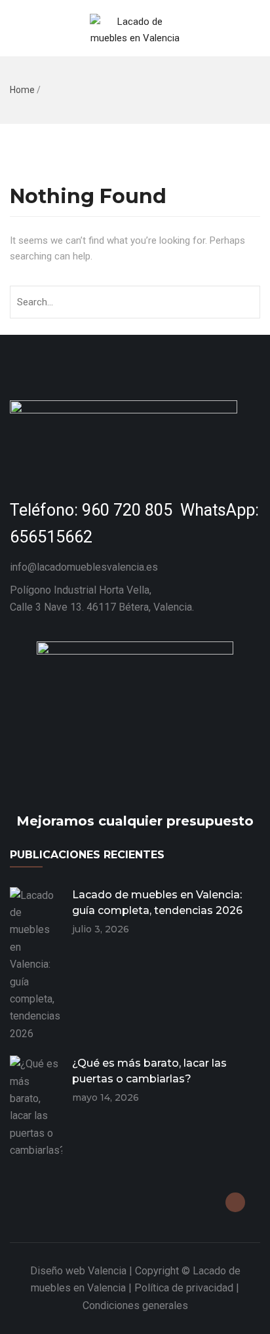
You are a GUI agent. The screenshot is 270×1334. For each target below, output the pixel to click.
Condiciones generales (135, 1305)
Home (22, 90)
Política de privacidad (183, 1288)
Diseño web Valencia (78, 1271)
